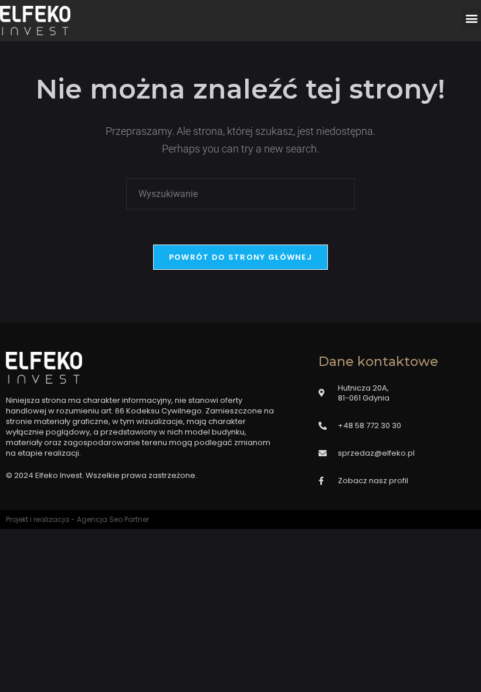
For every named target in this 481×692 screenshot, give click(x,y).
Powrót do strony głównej (240, 257)
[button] (471, 18)
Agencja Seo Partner (113, 519)
